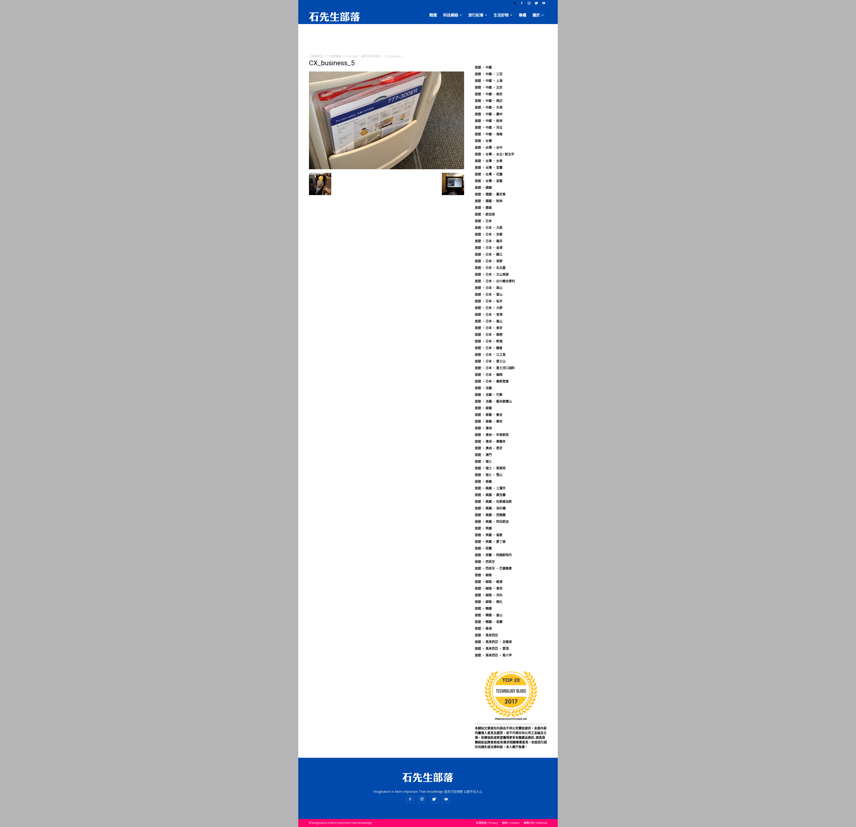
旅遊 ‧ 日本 (483, 221)
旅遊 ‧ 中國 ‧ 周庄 (488, 100)
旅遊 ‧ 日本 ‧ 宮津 (488, 314)
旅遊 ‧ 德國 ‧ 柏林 (488, 201)
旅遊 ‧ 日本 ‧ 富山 (488, 294)
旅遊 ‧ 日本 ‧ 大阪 (488, 227)
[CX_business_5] (386, 168)
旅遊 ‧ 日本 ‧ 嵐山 (488, 321)
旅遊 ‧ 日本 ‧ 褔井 (488, 241)
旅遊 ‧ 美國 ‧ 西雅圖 (490, 515)
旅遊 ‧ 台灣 (483, 141)
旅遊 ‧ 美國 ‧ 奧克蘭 (490, 495)
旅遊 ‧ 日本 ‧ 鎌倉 (488, 348)
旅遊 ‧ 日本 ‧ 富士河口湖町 (495, 368)
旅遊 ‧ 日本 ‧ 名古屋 (490, 267)
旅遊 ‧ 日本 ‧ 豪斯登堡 (492, 381)
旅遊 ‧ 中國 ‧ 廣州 (488, 114)
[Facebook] (521, 3)
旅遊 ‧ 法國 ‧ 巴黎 (488, 394)
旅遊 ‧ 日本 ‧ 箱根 (488, 334)
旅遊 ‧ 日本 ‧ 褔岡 (488, 374)
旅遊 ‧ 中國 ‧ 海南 (488, 134)
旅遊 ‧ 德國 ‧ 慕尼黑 (490, 194)
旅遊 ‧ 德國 (483, 187)
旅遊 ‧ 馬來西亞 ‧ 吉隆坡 (493, 642)
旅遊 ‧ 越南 (483, 575)
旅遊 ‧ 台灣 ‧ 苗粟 (488, 181)
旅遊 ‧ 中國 (483, 67)
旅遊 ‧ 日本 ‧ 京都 (488, 234)
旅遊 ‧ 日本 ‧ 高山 (488, 287)
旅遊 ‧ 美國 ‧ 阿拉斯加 (492, 521)
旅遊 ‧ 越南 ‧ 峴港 (488, 581)
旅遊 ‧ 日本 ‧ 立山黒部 (492, 274)
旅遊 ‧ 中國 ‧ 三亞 (488, 74)
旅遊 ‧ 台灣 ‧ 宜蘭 (488, 167)
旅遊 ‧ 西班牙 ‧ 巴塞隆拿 (493, 568)
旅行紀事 (476, 15)
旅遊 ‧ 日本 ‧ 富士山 (490, 361)
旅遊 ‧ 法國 (483, 388)
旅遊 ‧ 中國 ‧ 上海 (488, 80)
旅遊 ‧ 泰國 (483, 408)
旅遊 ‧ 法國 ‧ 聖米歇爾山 (493, 401)
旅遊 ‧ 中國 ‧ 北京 (488, 87)
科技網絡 (450, 15)
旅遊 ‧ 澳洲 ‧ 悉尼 (488, 448)
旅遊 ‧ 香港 (483, 628)
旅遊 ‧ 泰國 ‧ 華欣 (488, 421)
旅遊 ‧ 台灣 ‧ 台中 (488, 147)
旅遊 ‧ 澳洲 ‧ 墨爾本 (490, 441)
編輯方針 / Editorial (535, 823)
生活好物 (501, 15)
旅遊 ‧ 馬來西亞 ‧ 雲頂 (492, 648)
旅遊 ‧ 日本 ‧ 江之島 (490, 354)
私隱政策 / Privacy (487, 823)
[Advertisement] (428, 39)
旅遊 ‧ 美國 (483, 481)
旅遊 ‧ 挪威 (483, 207)
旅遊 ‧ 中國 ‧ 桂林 (488, 120)
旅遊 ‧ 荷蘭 (483, 548)
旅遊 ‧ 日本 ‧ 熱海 (488, 341)
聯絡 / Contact (510, 823)
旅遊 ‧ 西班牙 (485, 561)
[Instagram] (529, 3)
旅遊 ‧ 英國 (483, 528)
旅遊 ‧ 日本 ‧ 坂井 (488, 301)
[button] (515, 3)
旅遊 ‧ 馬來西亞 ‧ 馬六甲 (493, 655)
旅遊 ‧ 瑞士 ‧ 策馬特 (490, 468)
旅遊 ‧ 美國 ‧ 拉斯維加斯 (493, 501)
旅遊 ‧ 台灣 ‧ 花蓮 (488, 174)
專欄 (522, 15)
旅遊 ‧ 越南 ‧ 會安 (488, 588)
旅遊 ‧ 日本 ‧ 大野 (488, 308)
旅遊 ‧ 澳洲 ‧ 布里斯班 (492, 434)
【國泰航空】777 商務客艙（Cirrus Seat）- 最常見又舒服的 (344, 56)
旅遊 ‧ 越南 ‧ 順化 (488, 601)
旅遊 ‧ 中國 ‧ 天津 (488, 107)
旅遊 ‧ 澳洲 (483, 428)
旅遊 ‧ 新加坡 (485, 214)
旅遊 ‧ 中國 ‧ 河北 (488, 127)
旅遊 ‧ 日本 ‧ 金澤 (488, 247)
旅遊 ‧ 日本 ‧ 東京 (488, 328)
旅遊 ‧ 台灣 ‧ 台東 (488, 161)
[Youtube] (543, 3)
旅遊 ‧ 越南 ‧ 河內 (488, 595)
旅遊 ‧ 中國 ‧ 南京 (488, 94)
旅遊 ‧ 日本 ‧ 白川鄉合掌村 (495, 281)
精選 (433, 15)
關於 (536, 15)
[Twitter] (536, 3)
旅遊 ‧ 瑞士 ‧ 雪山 (488, 475)
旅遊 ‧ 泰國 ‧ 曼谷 (488, 414)
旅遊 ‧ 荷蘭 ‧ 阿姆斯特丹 (493, 555)
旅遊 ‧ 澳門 (483, 454)
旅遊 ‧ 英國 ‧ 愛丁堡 (490, 541)
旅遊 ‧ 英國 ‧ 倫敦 (488, 535)
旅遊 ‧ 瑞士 (483, 461)
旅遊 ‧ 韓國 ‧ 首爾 (488, 621)
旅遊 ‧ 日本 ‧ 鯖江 (488, 254)
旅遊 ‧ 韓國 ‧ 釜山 (488, 615)
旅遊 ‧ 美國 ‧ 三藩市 (490, 488)
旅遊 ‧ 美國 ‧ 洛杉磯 (490, 508)
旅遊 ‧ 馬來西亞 (486, 635)
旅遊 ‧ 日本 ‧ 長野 (488, 261)
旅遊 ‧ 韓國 (483, 608)
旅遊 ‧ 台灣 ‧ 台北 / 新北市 (494, 154)
